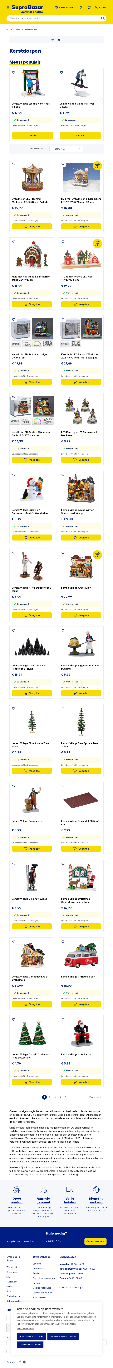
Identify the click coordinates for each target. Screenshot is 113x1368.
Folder (9, 1286)
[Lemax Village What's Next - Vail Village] (33, 83)
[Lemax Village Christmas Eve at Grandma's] (32, 955)
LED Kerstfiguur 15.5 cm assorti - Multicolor (80, 434)
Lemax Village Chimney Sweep (29, 898)
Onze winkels (13, 1272)
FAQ (8, 1277)
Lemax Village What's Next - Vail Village (31, 105)
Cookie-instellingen (30, 1345)
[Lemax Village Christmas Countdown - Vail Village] (81, 877)
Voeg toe (34, 226)
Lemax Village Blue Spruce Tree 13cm (30, 745)
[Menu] (8, 7)
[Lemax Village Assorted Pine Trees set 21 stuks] (32, 644)
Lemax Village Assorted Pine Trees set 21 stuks (28, 667)
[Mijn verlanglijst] (81, 7)
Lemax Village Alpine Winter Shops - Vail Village (77, 511)
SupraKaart (11, 1281)
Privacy (36, 1283)
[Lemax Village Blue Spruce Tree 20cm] (81, 721)
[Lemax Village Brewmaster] (32, 799)
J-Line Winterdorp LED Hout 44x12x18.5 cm (77, 278)
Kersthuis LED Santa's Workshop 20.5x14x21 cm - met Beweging (80, 356)
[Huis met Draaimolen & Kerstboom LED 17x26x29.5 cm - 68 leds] (81, 177)
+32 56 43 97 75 (50, 1241)
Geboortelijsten (13, 1301)
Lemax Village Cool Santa (76, 1054)
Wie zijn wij (11, 1267)
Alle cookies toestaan (31, 1336)
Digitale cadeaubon (42, 1292)
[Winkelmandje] (89, 7)
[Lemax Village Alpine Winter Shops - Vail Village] (81, 488)
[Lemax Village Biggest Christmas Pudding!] (81, 644)
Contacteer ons (95, 1241)
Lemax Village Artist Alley (76, 587)
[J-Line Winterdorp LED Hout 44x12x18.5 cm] (81, 255)
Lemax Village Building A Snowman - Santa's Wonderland (30, 511)
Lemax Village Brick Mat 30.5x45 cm (80, 823)
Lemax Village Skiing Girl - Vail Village (77, 105)
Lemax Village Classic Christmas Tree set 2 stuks (31, 1056)
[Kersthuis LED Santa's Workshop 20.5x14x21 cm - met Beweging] (81, 332)
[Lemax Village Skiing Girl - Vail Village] (80, 83)
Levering (37, 1263)
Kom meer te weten (25, 1328)
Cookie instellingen (42, 1288)
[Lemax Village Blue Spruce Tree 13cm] (32, 721)
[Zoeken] (103, 18)
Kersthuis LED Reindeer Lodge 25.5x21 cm (29, 356)
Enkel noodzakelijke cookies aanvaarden (63, 1336)
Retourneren (39, 1268)
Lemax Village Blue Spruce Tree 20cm (79, 745)
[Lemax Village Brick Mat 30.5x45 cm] (81, 799)
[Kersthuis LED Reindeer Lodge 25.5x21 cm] (32, 332)
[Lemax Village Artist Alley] (81, 566)
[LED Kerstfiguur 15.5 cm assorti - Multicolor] (81, 410)
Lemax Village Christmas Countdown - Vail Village (75, 900)
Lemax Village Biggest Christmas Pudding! (80, 667)
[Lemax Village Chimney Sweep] (32, 877)
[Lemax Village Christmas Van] (81, 955)
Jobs (8, 1291)
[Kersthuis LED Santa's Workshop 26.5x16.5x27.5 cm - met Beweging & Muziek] (32, 410)
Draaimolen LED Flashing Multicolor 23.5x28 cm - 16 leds (30, 200)
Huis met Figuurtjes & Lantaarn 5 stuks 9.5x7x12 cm (31, 278)
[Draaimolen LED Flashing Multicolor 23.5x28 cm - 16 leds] (32, 177)
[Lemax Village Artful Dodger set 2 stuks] (32, 566)
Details (33, 135)
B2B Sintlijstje (39, 1297)
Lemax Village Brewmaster (27, 821)
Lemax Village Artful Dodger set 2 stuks (31, 589)
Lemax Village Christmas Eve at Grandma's (30, 978)
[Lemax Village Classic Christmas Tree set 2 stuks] (32, 1032)
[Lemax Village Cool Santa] (81, 1032)
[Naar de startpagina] (28, 9)
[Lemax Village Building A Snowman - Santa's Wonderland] (32, 488)
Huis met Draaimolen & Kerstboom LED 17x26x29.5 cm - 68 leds (81, 200)
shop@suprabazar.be (20, 1241)
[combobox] (53, 18)
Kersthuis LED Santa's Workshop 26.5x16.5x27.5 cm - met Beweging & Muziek (31, 434)
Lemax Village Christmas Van (78, 976)
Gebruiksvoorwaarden (44, 1278)
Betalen (36, 1273)
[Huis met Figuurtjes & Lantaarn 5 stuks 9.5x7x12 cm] (32, 255)
